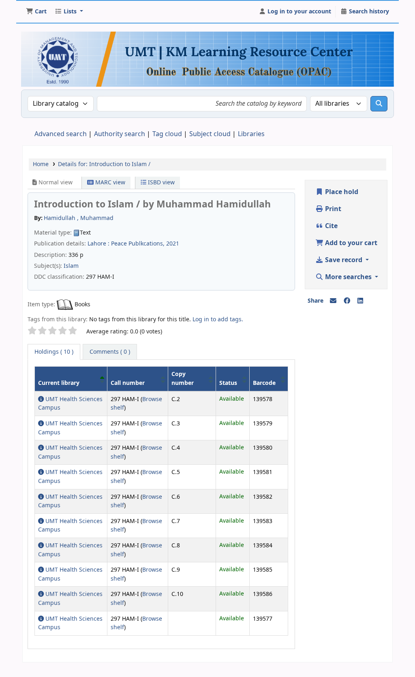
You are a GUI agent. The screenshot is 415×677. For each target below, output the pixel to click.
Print (332, 209)
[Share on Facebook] (347, 301)
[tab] (110, 352)
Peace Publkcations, (138, 243)
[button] (36, 11)
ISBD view (160, 182)
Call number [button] (128, 383)
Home (41, 164)
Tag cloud (167, 134)
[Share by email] (333, 301)
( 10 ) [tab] (53, 352)
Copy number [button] (182, 378)
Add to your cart (350, 243)
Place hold (340, 192)
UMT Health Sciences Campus (70, 403)
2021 (172, 243)
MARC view (109, 182)
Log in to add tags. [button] (218, 319)
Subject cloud (210, 134)
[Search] (378, 103)
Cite (330, 226)
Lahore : (98, 243)
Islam (71, 266)
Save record (343, 260)
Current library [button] (58, 383)
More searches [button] (348, 277)
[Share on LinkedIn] (360, 301)
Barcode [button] (264, 383)
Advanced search (60, 134)
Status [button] (228, 383)
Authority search (119, 134)
